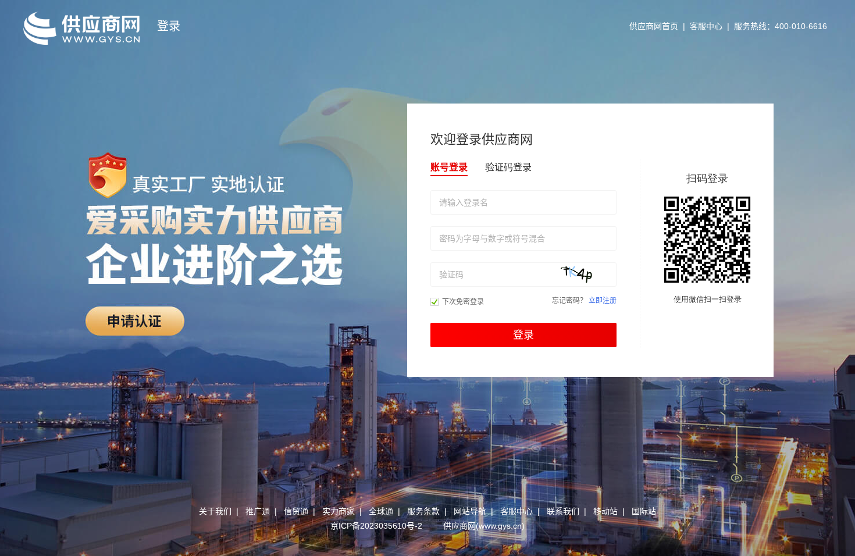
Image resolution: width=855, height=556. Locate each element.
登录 (523, 335)
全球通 (381, 511)
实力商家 (338, 511)
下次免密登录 (463, 302)
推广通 (257, 511)
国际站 (644, 511)
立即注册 (603, 301)
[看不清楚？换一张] (587, 274)
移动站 (605, 511)
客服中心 (706, 26)
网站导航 (470, 511)
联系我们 (563, 511)
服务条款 (423, 511)
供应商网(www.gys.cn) (484, 525)
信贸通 (296, 511)
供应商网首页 (653, 26)
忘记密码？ (569, 301)
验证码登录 (508, 167)
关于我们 (215, 511)
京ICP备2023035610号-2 (376, 525)
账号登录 (449, 167)
